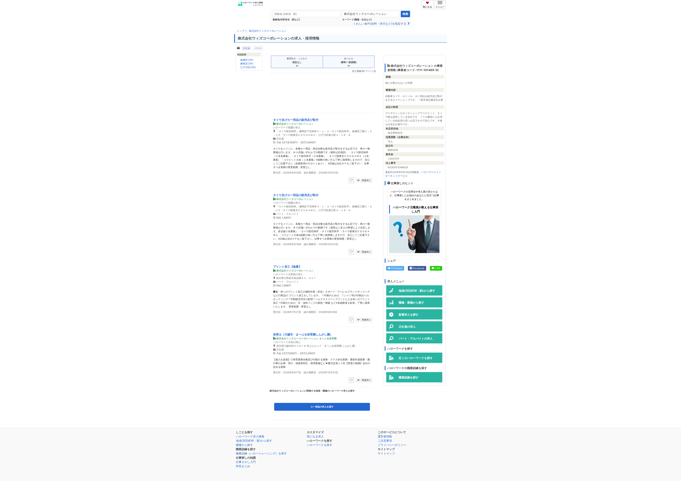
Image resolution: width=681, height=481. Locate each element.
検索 (405, 13)
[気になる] (428, 2)
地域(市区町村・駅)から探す (254, 440)
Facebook (418, 268)
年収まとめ (243, 466)
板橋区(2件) (246, 59)
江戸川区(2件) (248, 67)
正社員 (246, 48)
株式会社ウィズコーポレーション (267, 30)
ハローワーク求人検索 (250, 436)
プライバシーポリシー (392, 445)
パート (258, 48)
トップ (240, 30)
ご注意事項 (385, 440)
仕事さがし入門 (246, 462)
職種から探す (244, 445)
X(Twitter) (396, 268)
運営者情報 (385, 436)
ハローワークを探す (319, 445)
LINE (437, 268)
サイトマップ (386, 453)
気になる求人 (315, 436)
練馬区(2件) (246, 63)
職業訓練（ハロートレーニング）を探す (261, 453)
